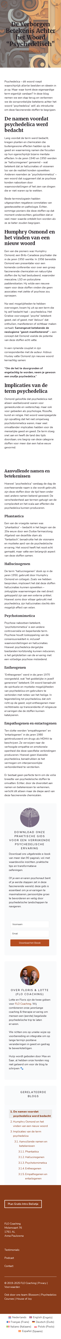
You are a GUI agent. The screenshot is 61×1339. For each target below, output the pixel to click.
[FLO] (4, 4)
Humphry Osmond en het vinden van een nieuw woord (30, 1124)
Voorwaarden (12, 1287)
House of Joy (24, 1299)
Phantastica (32, 1151)
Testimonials (11, 1250)
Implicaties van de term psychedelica (27, 1134)
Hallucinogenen (34, 1157)
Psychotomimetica (36, 1163)
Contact (8, 1266)
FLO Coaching (23, 1004)
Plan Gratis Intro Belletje (23, 1204)
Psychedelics (30, 51)
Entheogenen (33, 1168)
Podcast (9, 1258)
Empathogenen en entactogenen (36, 1176)
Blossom (33, 1295)
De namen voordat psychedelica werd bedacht (32, 1114)
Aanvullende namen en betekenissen (33, 1144)
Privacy (42, 1283)
